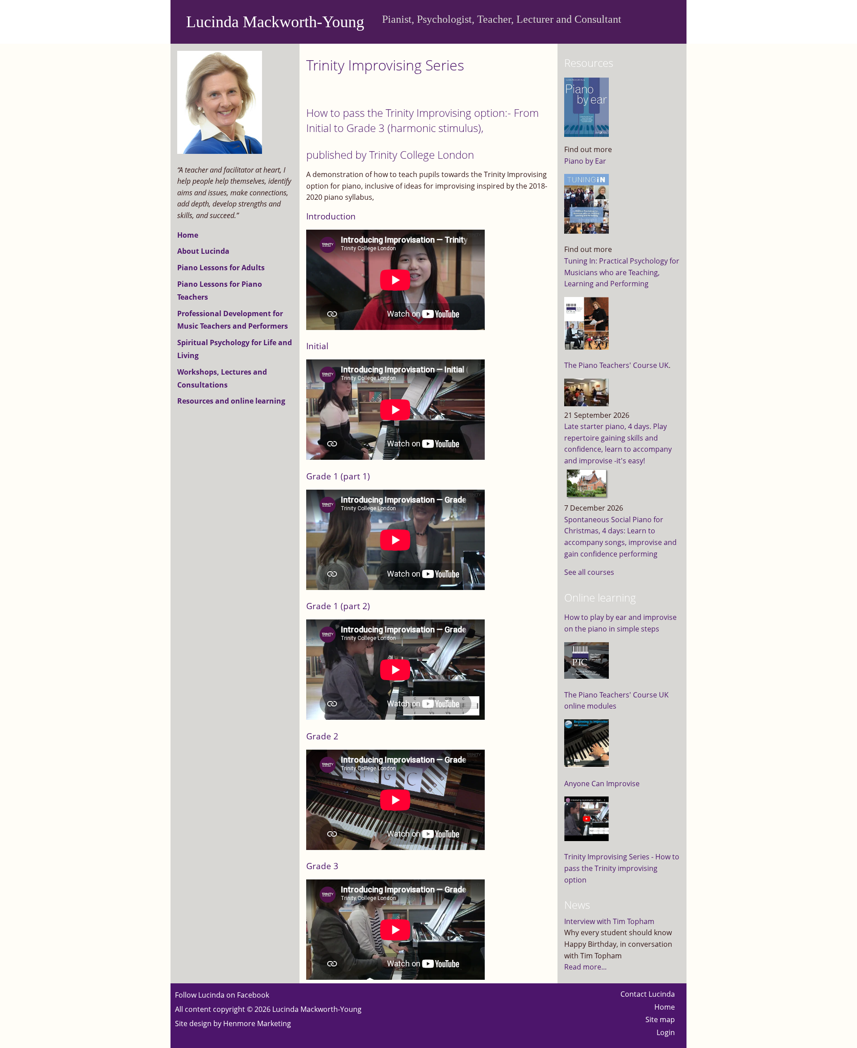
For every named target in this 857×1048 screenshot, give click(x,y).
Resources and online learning (231, 401)
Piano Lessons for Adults (221, 267)
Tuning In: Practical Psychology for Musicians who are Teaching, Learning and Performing (621, 272)
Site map (660, 1019)
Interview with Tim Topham (609, 921)
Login (666, 1032)
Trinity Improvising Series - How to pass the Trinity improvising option (621, 868)
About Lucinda (203, 251)
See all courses (589, 572)
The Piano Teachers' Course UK (616, 365)
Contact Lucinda (647, 994)
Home (187, 235)
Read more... (585, 967)
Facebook (253, 995)
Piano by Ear (585, 161)
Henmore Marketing (257, 1023)
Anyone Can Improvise (602, 783)
